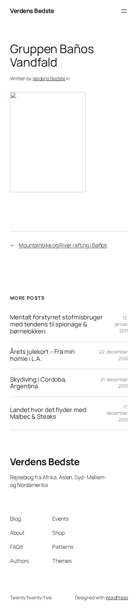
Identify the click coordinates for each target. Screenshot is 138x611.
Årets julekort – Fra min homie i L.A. (42, 355)
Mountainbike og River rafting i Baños (63, 245)
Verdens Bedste (32, 10)
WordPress (117, 597)
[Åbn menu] (124, 11)
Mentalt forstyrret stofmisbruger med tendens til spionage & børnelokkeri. (56, 324)
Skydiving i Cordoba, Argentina (38, 383)
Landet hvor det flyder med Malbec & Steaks (48, 413)
